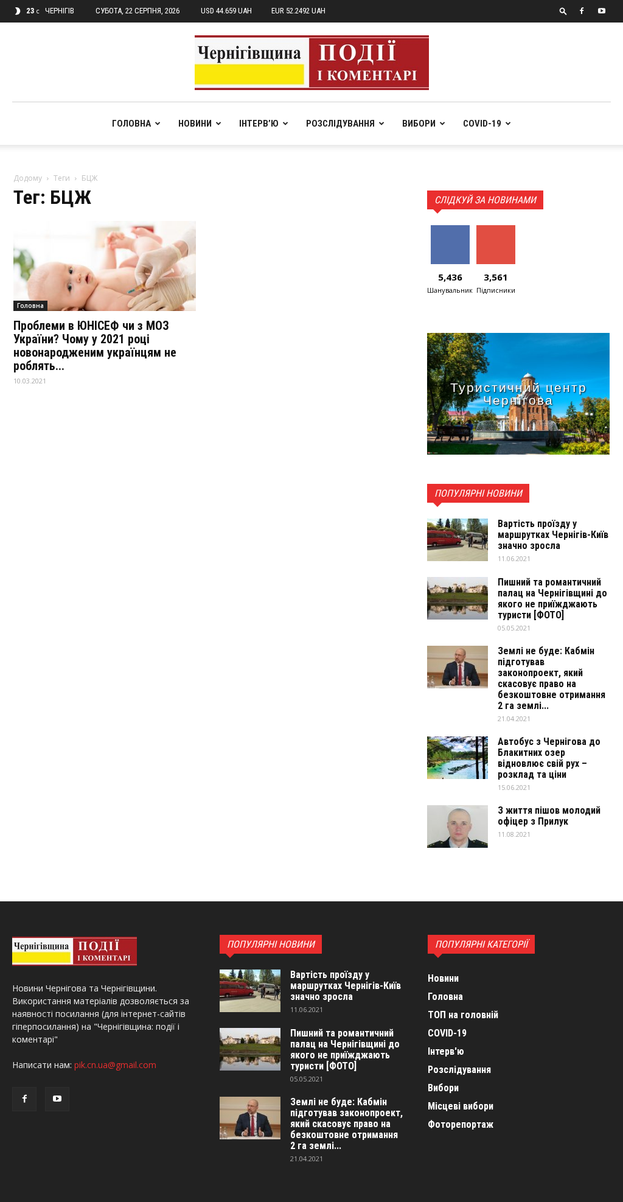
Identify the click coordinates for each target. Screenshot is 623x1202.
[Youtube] (602, 11)
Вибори (419, 123)
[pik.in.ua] (312, 62)
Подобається (454, 229)
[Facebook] (582, 11)
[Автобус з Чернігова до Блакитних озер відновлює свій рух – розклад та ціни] (457, 757)
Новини (195, 123)
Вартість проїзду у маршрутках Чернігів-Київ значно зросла (553, 534)
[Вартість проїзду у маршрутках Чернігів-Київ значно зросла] (457, 540)
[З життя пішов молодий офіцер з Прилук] (457, 826)
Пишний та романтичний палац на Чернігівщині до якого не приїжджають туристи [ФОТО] (552, 598)
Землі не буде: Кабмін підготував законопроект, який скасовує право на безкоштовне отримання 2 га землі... (551, 678)
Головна (131, 123)
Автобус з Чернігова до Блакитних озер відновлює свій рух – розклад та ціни (549, 758)
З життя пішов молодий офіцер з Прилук (549, 816)
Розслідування (340, 123)
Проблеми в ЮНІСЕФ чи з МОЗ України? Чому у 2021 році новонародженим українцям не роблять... (94, 345)
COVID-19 (482, 123)
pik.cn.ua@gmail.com (115, 1065)
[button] (563, 10)
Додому (27, 178)
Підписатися (499, 229)
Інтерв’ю (259, 123)
